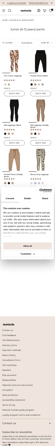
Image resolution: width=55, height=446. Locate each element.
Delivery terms (9, 345)
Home (5, 20)
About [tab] (45, 198)
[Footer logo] (8, 324)
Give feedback (9, 335)
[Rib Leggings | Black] (14, 111)
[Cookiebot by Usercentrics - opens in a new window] (39, 190)
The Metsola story (11, 340)
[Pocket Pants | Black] (41, 61)
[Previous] (3, 3)
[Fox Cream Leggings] (14, 61)
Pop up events (9, 375)
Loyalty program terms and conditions (21, 415)
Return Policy (9, 355)
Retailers (6, 370)
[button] (51, 10)
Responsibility (9, 380)
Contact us (7, 330)
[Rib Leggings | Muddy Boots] (41, 111)
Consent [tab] (10, 198)
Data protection (10, 395)
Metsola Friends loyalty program (18, 410)
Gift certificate (9, 365)
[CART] (45, 10)
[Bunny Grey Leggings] (41, 160)
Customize (26, 254)
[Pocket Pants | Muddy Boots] (14, 160)
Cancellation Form (11, 360)
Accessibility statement (13, 400)
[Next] (51, 3)
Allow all (27, 246)
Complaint (7, 390)
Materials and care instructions (17, 385)
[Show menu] (3, 10)
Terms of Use (8, 405)
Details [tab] (27, 198)
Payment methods (11, 350)
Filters (9, 43)
